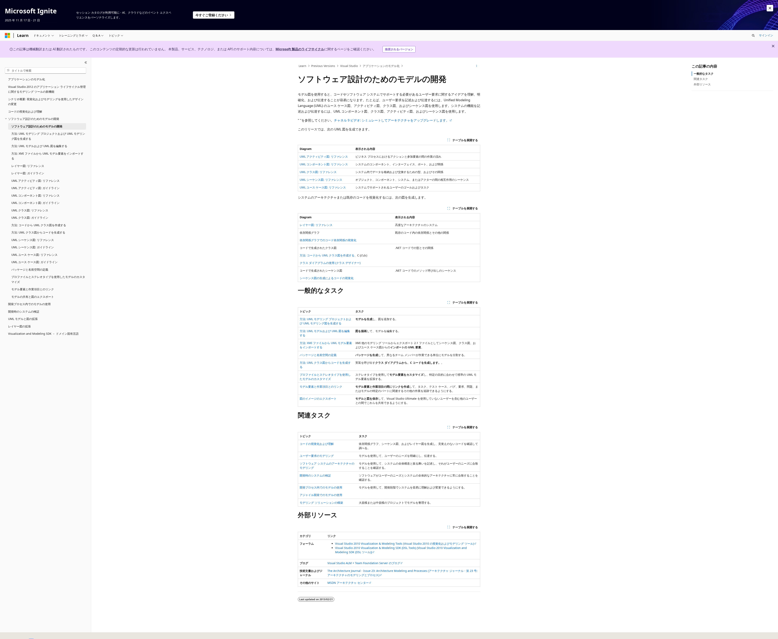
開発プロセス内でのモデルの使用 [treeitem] (29, 304)
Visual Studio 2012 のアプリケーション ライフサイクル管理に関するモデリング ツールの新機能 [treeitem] (47, 89)
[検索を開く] (753, 35)
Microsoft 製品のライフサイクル (300, 49)
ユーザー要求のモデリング (317, 456)
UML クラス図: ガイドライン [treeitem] (29, 217)
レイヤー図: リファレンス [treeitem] (27, 166)
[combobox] (45, 70)
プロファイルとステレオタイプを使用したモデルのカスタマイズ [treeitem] (48, 279)
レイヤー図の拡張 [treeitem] (19, 326)
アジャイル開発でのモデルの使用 (321, 495)
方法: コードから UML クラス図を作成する (327, 255)
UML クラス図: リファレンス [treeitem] (29, 210)
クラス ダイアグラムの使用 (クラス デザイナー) (330, 263)
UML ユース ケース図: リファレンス (323, 187)
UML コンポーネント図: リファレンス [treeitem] (35, 195)
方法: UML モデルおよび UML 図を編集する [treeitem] (39, 146)
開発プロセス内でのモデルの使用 (321, 487)
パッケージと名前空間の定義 (318, 355)
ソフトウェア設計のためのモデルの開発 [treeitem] (36, 126)
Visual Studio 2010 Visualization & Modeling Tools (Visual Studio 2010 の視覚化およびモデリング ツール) (404, 543)
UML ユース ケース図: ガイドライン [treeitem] (34, 262)
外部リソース (702, 84)
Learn (302, 66)
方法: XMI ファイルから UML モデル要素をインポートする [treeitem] (47, 155)
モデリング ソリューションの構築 (321, 503)
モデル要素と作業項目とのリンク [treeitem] (32, 289)
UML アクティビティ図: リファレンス (324, 156)
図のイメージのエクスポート (318, 398)
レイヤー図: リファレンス (316, 225)
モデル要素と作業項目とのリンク (321, 386)
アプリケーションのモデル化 (381, 66)
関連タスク (701, 79)
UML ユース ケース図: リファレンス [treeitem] (34, 254)
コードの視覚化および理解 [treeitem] (25, 111)
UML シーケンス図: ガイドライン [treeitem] (32, 247)
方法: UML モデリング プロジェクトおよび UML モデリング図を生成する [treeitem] (48, 136)
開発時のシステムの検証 (315, 475)
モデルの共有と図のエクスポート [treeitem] (32, 296)
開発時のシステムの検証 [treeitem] (23, 311)
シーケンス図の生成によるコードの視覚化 (327, 278)
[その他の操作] (476, 66)
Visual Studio (349, 66)
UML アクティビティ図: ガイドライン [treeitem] (35, 188)
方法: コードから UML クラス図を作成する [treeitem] (38, 225)
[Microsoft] (7, 35)
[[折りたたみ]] (85, 62)
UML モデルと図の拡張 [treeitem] (23, 319)
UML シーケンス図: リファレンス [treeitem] (32, 240)
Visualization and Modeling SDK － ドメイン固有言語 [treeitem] (43, 334)
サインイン (766, 35)
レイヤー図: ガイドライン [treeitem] (27, 173)
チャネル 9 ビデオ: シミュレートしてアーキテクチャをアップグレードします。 (391, 120)
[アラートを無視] (770, 8)
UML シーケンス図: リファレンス (321, 180)
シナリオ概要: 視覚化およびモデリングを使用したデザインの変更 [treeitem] (45, 101)
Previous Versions (323, 66)
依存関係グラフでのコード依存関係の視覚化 (328, 240)
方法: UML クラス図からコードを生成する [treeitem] (38, 232)
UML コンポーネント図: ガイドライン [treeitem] (35, 203)
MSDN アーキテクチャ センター (348, 583)
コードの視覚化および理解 (317, 444)
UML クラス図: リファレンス (318, 172)
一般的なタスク (704, 73)
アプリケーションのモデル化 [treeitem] (26, 79)
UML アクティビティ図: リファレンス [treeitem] (35, 180)
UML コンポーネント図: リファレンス (324, 164)
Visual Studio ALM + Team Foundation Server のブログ (363, 563)
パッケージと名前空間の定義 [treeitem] (29, 269)
